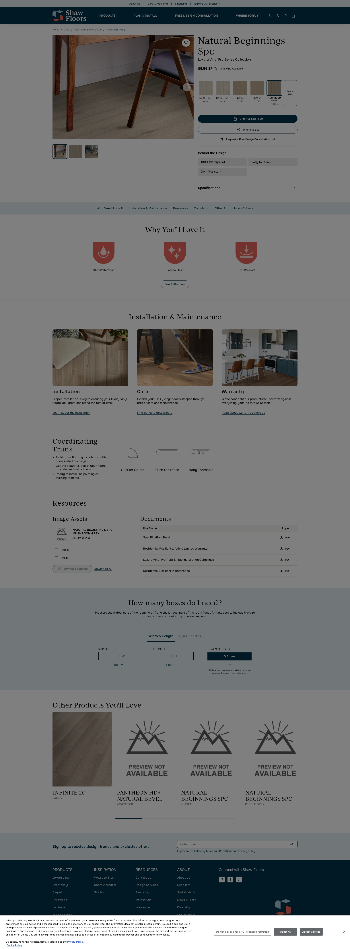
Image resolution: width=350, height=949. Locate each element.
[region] (175, 932)
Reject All (285, 931)
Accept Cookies (311, 931)
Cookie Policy (14, 945)
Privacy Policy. (75, 941)
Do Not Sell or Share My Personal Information (242, 931)
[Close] (344, 931)
